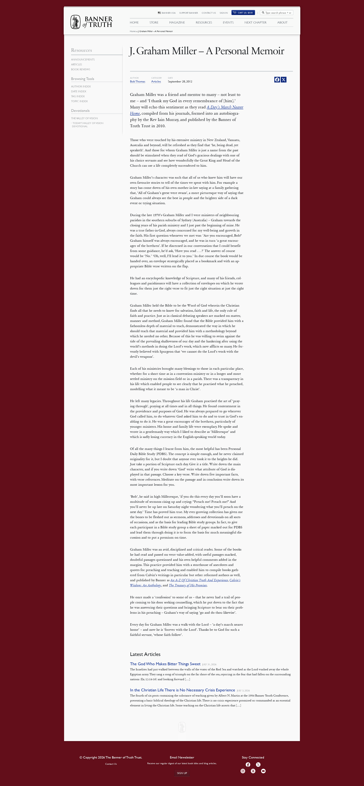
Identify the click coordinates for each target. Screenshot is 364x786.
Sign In (224, 12)
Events (228, 22)
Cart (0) (245, 12)
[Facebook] (277, 79)
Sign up (182, 773)
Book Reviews (80, 69)
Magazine (177, 22)
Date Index (78, 91)
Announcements (83, 59)
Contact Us (209, 12)
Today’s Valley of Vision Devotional (87, 125)
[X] (283, 79)
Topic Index (79, 101)
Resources (204, 22)
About (282, 22)
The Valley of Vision (84, 118)
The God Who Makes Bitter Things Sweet (165, 663)
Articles (156, 81)
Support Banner (188, 12)
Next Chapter (256, 22)
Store (154, 22)
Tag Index (78, 96)
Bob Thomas (137, 81)
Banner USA (169, 12)
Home (133, 31)
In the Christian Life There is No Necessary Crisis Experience (182, 690)
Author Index (81, 86)
